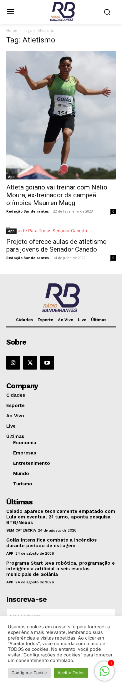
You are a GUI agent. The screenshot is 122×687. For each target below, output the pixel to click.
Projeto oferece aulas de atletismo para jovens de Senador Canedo (56, 245)
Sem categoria (21, 530)
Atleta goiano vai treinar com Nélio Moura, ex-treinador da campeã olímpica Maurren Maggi (56, 195)
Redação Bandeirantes (27, 211)
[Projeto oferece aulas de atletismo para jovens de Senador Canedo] (61, 230)
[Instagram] (13, 363)
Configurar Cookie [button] (29, 672)
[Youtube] (47, 363)
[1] (104, 674)
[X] (30, 363)
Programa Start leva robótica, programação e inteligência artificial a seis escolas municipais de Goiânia (60, 568)
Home (11, 30)
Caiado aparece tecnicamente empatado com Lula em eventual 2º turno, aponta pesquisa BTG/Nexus (60, 516)
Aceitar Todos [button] (71, 672)
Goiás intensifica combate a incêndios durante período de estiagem (51, 542)
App (11, 176)
